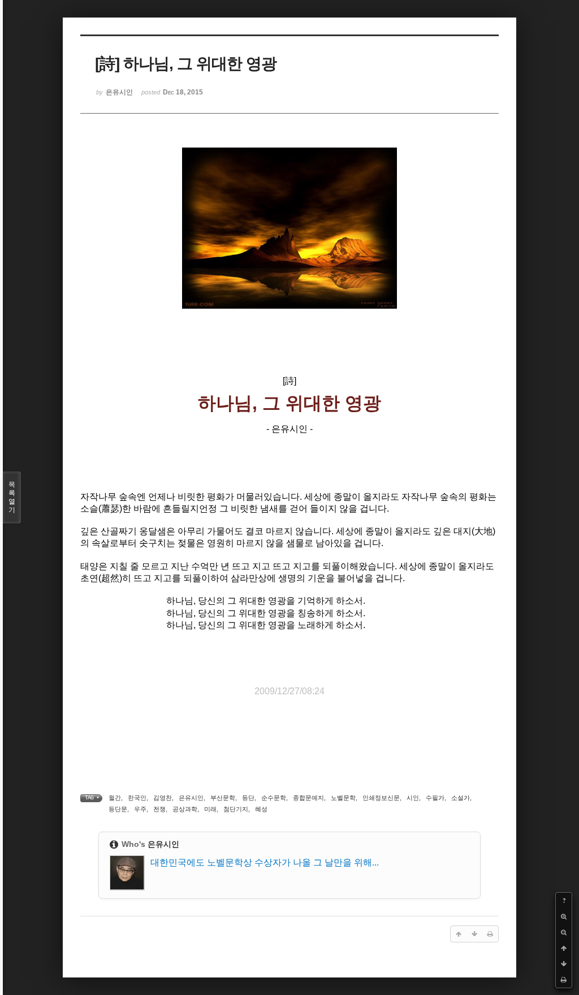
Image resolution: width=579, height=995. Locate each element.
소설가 (460, 797)
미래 (210, 809)
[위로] (564, 948)
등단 (248, 797)
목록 (11, 497)
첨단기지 (235, 809)
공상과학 (184, 809)
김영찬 (162, 797)
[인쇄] (564, 980)
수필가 (435, 797)
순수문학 (273, 797)
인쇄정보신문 (381, 797)
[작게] (564, 932)
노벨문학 (343, 797)
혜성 (261, 809)
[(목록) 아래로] (564, 964)
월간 (115, 797)
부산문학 (222, 797)
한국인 (137, 797)
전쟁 (159, 809)
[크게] (564, 916)
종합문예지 (308, 797)
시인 (413, 797)
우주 (140, 809)
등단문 (118, 809)
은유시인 (191, 797)
